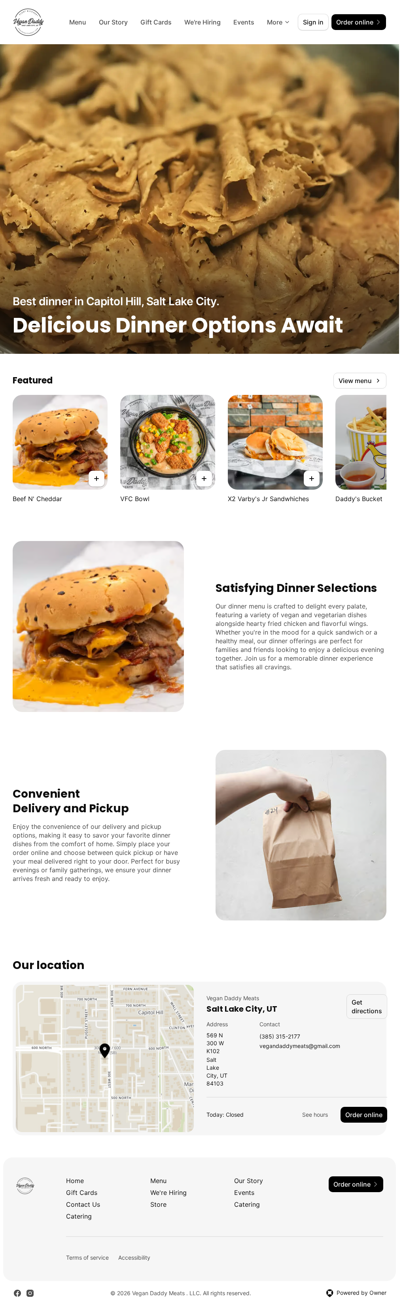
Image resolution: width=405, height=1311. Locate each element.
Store (158, 1204)
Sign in (313, 22)
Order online (363, 1115)
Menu (77, 22)
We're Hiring (202, 22)
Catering (247, 1204)
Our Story (113, 22)
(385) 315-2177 (279, 1037)
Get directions (367, 1006)
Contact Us (83, 1204)
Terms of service (87, 1257)
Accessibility (134, 1257)
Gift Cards (156, 22)
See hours (315, 1114)
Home (75, 1181)
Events (243, 22)
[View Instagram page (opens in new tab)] (30, 1293)
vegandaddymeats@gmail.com (299, 1046)
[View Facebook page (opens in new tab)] (17, 1293)
